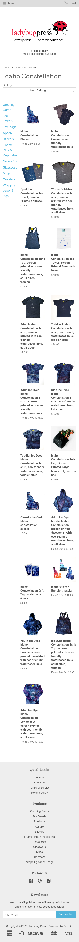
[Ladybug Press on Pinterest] (40, 881)
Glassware (10, 167)
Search (39, 777)
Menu (11, 3)
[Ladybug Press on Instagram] (48, 881)
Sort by (7, 85)
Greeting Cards (39, 811)
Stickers (8, 139)
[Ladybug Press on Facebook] (31, 881)
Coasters (9, 179)
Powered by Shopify (61, 926)
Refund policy (39, 792)
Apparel (8, 133)
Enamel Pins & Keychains (10, 150)
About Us (39, 782)
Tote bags (9, 127)
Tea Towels (39, 816)
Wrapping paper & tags (9, 190)
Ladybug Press (38, 926)
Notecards (10, 161)
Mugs (6, 173)
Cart (73, 3)
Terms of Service (40, 787)
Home (6, 68)
